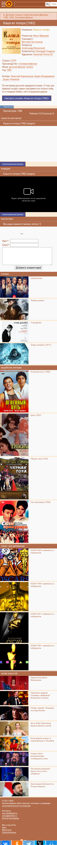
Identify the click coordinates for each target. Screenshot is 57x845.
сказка (29, 66)
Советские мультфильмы (35, 15)
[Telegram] (28, 843)
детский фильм (17, 66)
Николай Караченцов (22, 76)
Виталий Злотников (32, 41)
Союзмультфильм (24, 17)
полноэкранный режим (12, 164)
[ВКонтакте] (5, 843)
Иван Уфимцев (41, 35)
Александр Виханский (33, 48)
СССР (13, 60)
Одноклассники (9, 832)
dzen (4, 827)
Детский (10, 15)
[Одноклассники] (17, 843)
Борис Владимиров (44, 76)
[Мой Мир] (51, 843)
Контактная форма (10, 818)
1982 (5, 17)
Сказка (18, 15)
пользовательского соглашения (16, 805)
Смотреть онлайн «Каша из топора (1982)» (27, 98)
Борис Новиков (11, 79)
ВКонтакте (7, 830)
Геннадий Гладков (45, 51)
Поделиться (8, 107)
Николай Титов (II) (43, 54)
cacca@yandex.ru (9, 815)
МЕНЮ (3, 6)
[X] (39, 843)
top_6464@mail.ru (9, 813)
